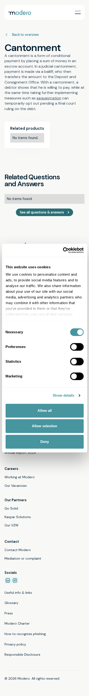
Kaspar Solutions (18, 517)
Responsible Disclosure (22, 654)
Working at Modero (20, 477)
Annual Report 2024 (20, 452)
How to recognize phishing (25, 634)
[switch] (77, 347)
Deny (44, 442)
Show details (63, 395)
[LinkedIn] (8, 580)
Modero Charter (17, 623)
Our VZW (12, 525)
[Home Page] (19, 12)
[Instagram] (15, 580)
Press (9, 613)
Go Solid (11, 508)
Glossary (11, 603)
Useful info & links (18, 592)
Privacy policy (15, 644)
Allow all (44, 410)
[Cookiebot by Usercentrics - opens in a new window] (63, 250)
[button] (78, 12)
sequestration (49, 98)
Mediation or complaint (23, 558)
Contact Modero (18, 550)
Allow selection (44, 426)
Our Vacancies (16, 485)
